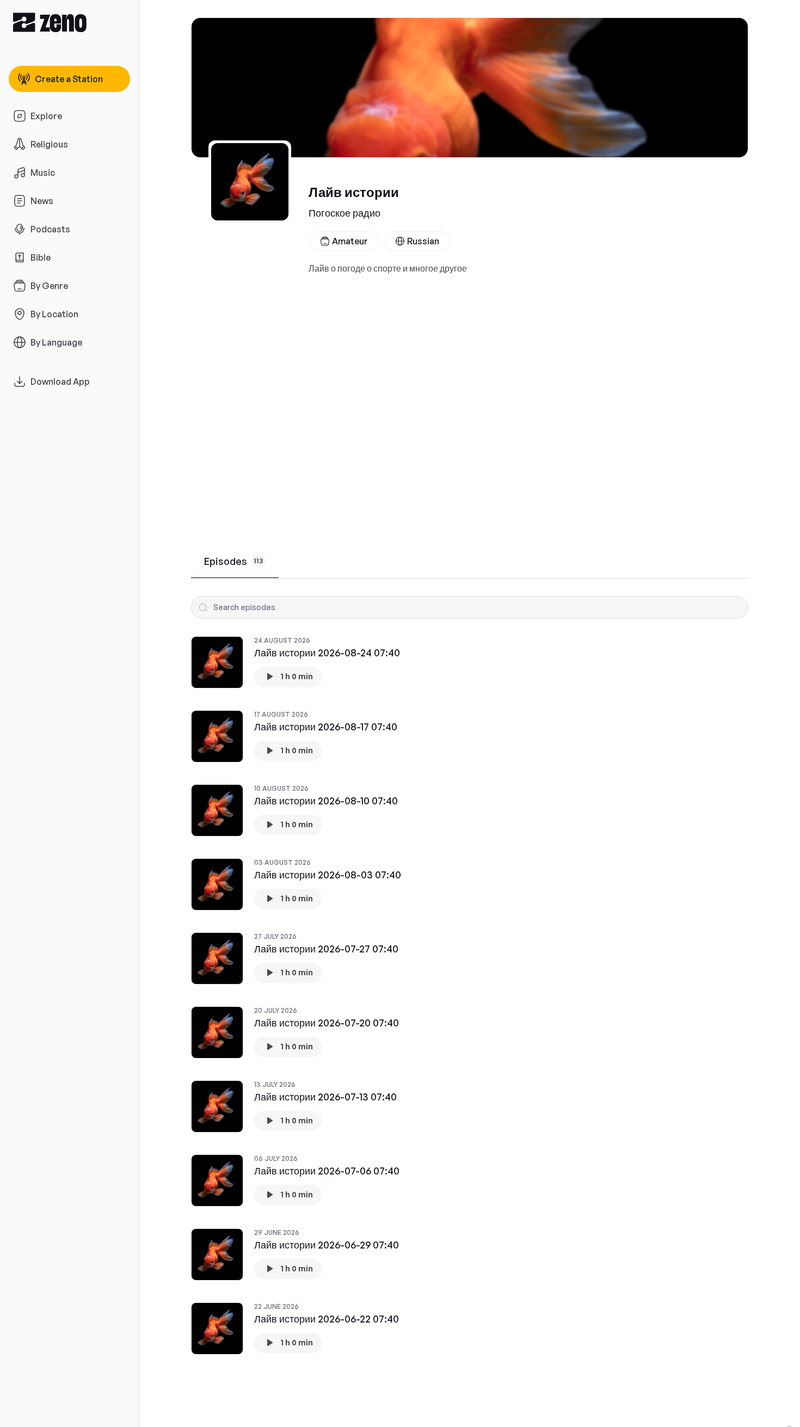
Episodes (233, 561)
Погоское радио (344, 213)
